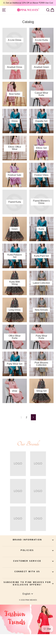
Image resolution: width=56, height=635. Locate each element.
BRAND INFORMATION (27, 540)
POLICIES (27, 550)
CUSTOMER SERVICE (27, 561)
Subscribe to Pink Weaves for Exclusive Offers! (27, 583)
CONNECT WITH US (27, 572)
